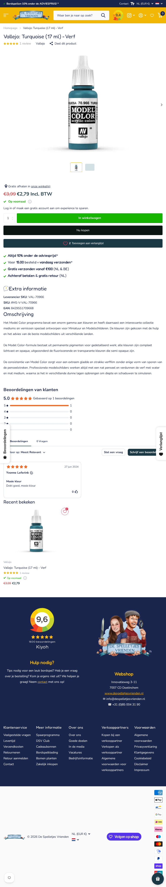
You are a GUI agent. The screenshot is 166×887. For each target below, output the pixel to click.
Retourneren (11, 752)
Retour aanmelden (15, 758)
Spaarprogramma (47, 735)
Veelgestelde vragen (17, 735)
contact (42, 682)
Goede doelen (78, 741)
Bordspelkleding (47, 752)
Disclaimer (141, 764)
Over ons (76, 727)
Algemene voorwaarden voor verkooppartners (114, 764)
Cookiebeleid (142, 758)
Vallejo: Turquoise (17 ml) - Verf (24, 568)
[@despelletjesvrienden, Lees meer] (131, 15)
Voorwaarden (144, 727)
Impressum (141, 770)
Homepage (10, 28)
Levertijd (9, 741)
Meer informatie (49, 727)
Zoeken (103, 15)
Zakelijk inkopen (47, 764)
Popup (30, 201)
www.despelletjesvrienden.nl (124, 693)
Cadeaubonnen (46, 747)
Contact (123, 3)
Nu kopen (83, 230)
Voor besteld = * (40, 262)
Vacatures (75, 752)
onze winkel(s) (40, 186)
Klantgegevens (144, 752)
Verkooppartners (115, 727)
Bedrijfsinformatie (81, 758)
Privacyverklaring (145, 747)
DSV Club (42, 741)
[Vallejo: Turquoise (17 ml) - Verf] (36, 531)
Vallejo (40, 43)
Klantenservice (15, 727)
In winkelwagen (89, 218)
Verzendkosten (13, 747)
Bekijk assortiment (5, 15)
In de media (76, 747)
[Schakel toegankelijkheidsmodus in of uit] (132, 3)
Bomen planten (46, 758)
